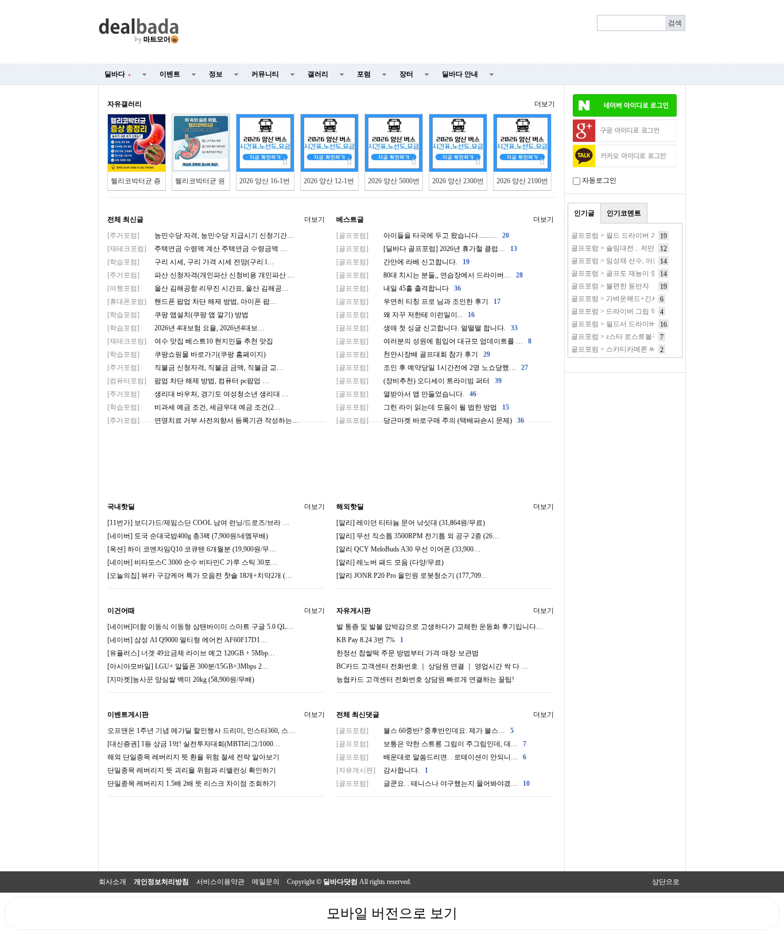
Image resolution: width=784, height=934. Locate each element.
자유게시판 (353, 611)
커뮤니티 (265, 74)
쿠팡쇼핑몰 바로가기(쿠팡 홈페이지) (186, 354)
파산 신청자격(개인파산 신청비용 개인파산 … (200, 275)
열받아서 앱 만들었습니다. (406, 394)
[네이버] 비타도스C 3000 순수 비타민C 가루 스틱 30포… (192, 562)
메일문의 (266, 882)
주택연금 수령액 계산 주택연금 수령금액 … (197, 249)
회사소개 (112, 882)
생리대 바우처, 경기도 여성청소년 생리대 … (198, 394)
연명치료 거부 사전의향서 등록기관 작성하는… (203, 420)
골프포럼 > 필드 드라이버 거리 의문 (625, 235)
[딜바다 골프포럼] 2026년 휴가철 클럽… (426, 249)
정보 (216, 74)
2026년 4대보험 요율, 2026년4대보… (186, 328)
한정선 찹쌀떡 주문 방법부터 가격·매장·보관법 (407, 653)
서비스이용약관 (220, 882)
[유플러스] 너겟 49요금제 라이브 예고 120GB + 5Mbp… (191, 653)
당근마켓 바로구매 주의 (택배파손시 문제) (430, 420)
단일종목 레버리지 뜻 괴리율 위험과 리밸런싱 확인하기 (191, 770)
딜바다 (117, 74)
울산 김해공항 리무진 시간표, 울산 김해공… (198, 288)
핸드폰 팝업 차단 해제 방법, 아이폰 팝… (192, 302)
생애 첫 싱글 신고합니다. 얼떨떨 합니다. (427, 328)
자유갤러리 (124, 104)
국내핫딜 (121, 507)
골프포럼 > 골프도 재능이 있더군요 (624, 273)
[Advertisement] (439, 32)
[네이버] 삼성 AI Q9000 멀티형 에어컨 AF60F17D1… (187, 640)
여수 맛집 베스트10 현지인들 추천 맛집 (190, 341)
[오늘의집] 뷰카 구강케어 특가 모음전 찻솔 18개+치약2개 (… (199, 576)
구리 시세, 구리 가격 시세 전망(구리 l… (190, 262)
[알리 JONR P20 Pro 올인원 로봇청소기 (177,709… (412, 576)
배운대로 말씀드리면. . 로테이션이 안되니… (431, 757)
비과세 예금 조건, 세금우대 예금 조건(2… (194, 407)
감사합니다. (382, 770)
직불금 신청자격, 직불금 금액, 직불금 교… (195, 368)
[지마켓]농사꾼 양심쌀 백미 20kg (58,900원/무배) (180, 680)
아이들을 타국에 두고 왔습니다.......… (422, 235)
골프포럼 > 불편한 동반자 (610, 286)
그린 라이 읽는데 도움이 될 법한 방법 (422, 407)
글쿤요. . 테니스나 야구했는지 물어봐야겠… (433, 783)
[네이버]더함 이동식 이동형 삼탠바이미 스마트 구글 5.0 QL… (200, 627)
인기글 (584, 213)
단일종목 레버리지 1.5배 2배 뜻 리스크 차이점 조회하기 (191, 783)
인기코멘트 (624, 213)
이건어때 (121, 611)
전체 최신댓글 (357, 715)
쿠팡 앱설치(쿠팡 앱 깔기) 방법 (178, 315)
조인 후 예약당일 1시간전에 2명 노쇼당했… (432, 368)
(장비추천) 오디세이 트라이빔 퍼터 (419, 381)
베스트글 (350, 219)
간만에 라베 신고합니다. (402, 262)
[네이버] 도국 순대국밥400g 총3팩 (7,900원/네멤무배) (187, 536)
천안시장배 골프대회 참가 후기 (413, 354)
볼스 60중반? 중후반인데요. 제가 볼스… (425, 731)
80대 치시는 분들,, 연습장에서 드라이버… (429, 275)
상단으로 (666, 882)
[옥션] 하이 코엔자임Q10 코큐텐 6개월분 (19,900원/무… (191, 549)
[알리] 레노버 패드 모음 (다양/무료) (390, 562)
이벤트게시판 (128, 715)
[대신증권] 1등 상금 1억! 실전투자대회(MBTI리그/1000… (193, 744)
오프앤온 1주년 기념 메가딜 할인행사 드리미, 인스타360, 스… (201, 731)
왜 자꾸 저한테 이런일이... (405, 315)
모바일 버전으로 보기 (392, 913)
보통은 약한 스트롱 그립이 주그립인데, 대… (431, 744)
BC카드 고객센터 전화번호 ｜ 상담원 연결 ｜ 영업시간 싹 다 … (432, 666)
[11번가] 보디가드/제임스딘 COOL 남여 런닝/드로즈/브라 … (198, 523)
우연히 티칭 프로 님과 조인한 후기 (418, 302)
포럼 (364, 74)
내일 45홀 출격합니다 (398, 288)
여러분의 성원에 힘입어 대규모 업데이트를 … (433, 341)
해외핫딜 (350, 507)
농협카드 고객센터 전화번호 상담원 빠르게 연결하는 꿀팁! (425, 680)
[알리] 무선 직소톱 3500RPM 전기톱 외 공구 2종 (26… (417, 536)
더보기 (544, 104)
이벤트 (170, 74)
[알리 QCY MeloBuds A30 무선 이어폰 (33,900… (408, 549)
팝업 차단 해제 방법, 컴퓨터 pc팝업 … (188, 381)
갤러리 (318, 74)
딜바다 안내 (460, 74)
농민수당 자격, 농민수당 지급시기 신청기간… (200, 235)
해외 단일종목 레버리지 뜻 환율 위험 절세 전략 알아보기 (193, 757)
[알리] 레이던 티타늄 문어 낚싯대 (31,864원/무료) (410, 523)
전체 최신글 (125, 219)
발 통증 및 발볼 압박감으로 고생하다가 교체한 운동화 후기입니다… (439, 627)
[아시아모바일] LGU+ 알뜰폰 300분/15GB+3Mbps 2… (188, 666)
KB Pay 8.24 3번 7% (369, 640)
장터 (406, 74)
